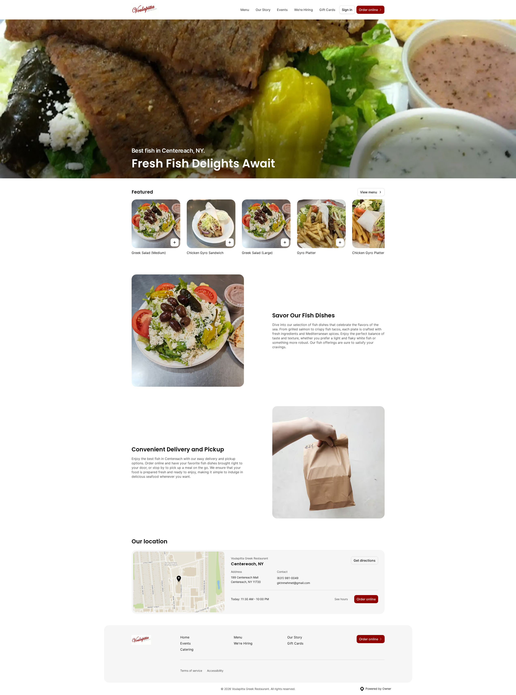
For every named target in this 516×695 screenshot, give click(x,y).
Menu (244, 10)
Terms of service (191, 670)
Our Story (263, 10)
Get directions (364, 560)
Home (184, 637)
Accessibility (215, 670)
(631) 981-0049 (287, 578)
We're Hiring (303, 10)
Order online (366, 599)
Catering (186, 649)
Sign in (347, 10)
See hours (341, 599)
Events (282, 10)
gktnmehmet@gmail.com (293, 583)
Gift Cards (327, 10)
